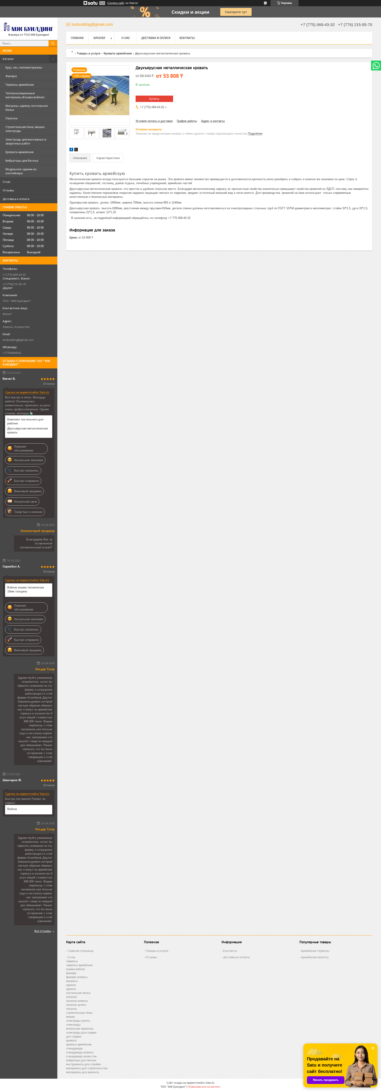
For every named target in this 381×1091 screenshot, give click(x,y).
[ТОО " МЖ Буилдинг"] (28, 27)
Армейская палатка (315, 957)
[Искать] (53, 43)
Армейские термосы (315, 951)
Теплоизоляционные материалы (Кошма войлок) (25, 95)
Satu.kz (209, 1082)
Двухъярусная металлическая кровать (27, 430)
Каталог (8, 59)
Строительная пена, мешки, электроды (25, 129)
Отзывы (8, 190)
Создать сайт (115, 3)
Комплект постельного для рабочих (25, 421)
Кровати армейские (20, 152)
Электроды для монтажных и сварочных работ (26, 141)
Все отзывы (42, 931)
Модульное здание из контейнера (21, 171)
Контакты (187, 38)
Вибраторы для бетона (22, 161)
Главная (77, 38)
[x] (76, 150)
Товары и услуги (88, 53)
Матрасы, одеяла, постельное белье (27, 108)
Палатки (11, 118)
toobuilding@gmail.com (18, 340)
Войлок (12, 809)
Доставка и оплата (16, 199)
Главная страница (80, 951)
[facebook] (71, 150)
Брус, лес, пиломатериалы (24, 67)
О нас (6, 182)
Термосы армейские (20, 85)
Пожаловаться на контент (204, 1086)
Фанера (11, 76)
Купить (154, 99)
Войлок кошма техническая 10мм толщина (25, 589)
